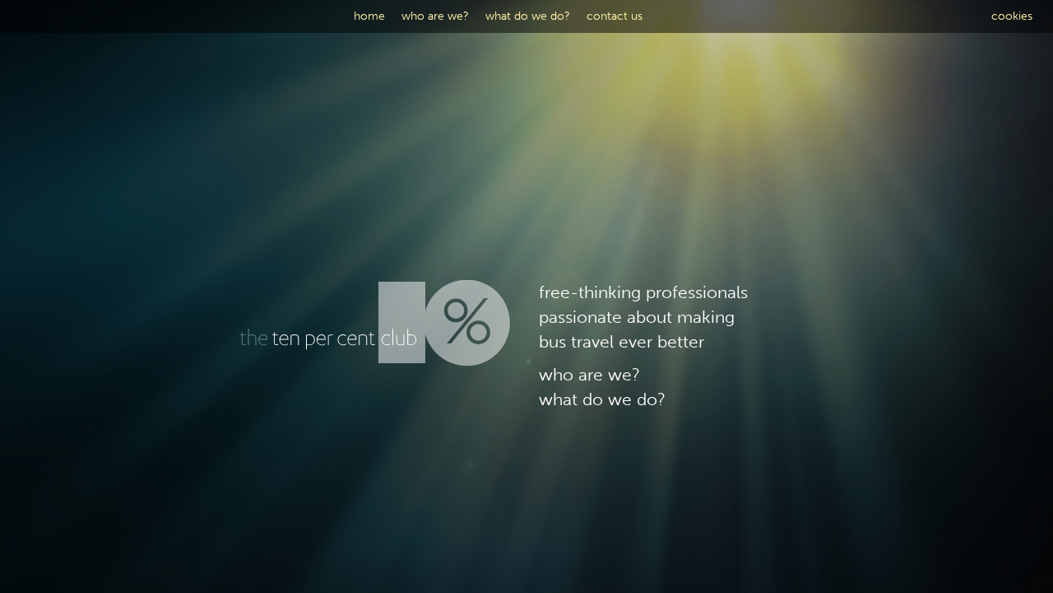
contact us (614, 16)
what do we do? (527, 16)
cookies (1011, 16)
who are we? (435, 16)
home (369, 16)
